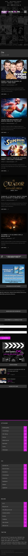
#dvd (1, 294)
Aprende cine (5, 465)
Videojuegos (5, 449)
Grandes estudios (6, 513)
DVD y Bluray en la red (7, 509)
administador (9, 238)
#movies (13, 294)
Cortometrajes (5, 430)
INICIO (6, 1)
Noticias (4, 437)
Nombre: (2, 324)
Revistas (4, 516)
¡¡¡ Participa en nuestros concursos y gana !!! (13, 257)
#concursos (23, 292)
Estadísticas (4, 481)
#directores (7, 292)
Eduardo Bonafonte (10, 85)
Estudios (4, 484)
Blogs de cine (5, 506)
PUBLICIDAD (10, 2)
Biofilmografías (5, 427)
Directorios (4, 478)
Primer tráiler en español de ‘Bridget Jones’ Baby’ (11, 82)
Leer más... (4, 94)
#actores (12, 292)
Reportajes (4, 443)
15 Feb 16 (13, 382)
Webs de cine (5, 525)
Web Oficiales (5, 522)
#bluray (4, 294)
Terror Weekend (11, 379)
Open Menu (25, 11)
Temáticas (9, 381)
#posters (2, 292)
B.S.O (8, 373)
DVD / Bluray (5, 434)
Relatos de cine (5, 440)
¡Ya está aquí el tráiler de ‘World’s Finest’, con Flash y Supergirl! (13, 158)
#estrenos (8, 294)
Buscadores (5, 472)
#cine (15, 292)
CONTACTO (16, 2)
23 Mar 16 (3, 85)
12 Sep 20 (13, 374)
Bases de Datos (5, 468)
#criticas (19, 292)
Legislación (4, 487)
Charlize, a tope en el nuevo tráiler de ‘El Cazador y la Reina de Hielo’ (14, 197)
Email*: (1, 330)
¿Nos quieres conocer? (15, 1)
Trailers (4, 446)
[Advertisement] (14, 31)
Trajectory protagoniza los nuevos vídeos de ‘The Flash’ (11, 120)
